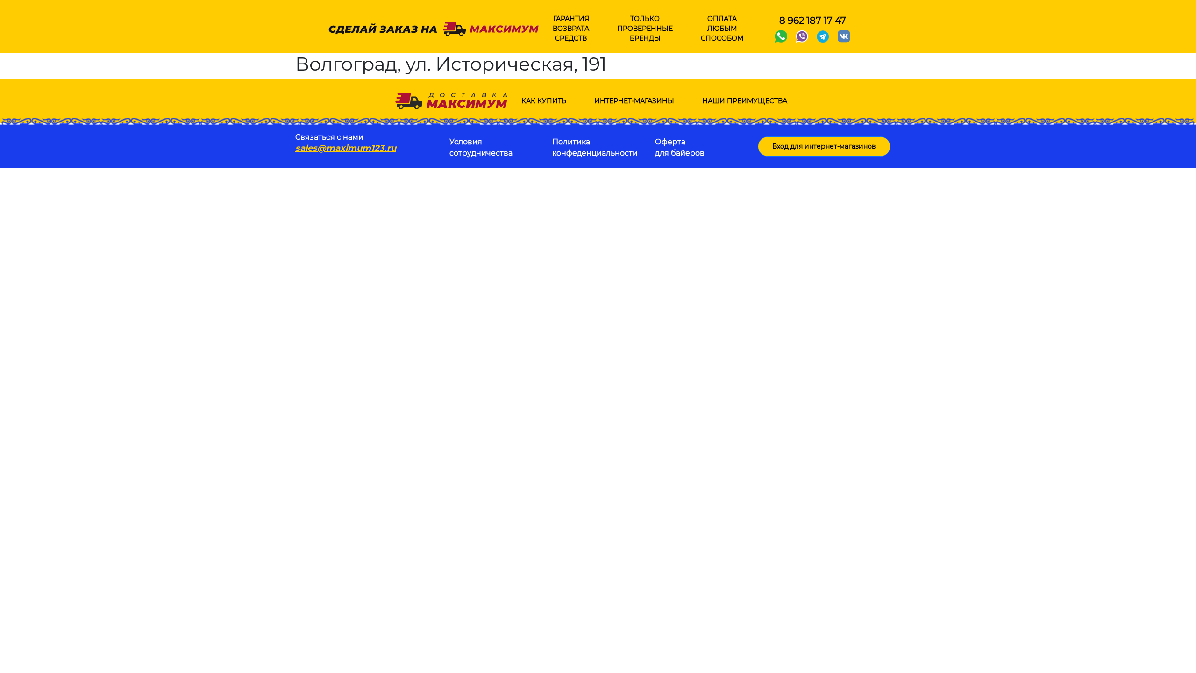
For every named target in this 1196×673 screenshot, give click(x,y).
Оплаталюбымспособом (722, 28)
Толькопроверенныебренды (645, 28)
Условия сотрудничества (481, 147)
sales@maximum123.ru (345, 148)
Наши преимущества (744, 101)
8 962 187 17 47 (812, 20)
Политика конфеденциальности (595, 147)
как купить (543, 101)
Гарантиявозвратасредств (571, 28)
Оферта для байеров (680, 147)
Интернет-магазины (634, 101)
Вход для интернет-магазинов (824, 146)
